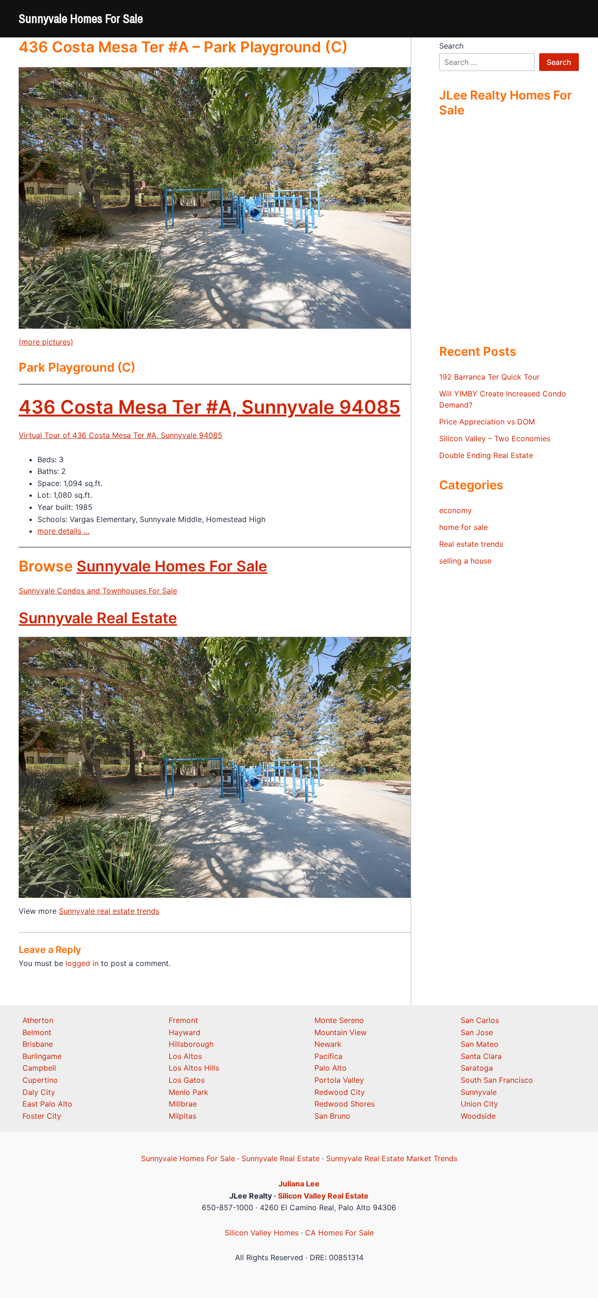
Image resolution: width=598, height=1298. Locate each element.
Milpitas (182, 1116)
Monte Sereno (339, 1020)
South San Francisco (497, 1080)
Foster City (41, 1116)
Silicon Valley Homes (262, 1232)
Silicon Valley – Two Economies (494, 438)
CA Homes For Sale (339, 1232)
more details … (63, 531)
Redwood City (339, 1092)
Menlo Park (188, 1092)
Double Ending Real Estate (486, 455)
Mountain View (340, 1032)
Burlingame (42, 1056)
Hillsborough (191, 1044)
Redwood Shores (344, 1103)
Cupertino (40, 1080)
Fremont (183, 1020)
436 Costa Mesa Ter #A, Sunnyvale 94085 (209, 406)
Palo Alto (330, 1067)
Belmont (36, 1032)
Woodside (478, 1116)
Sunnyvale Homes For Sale (81, 18)
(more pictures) (46, 341)
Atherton (37, 1020)
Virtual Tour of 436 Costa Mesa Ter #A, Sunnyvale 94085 (120, 435)
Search (451, 45)
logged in (82, 963)
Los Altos (185, 1056)
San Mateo (479, 1044)
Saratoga (477, 1067)
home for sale (463, 527)
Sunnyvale (479, 1092)
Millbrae (183, 1103)
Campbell (39, 1067)
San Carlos (480, 1020)
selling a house (465, 560)
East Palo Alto (47, 1103)
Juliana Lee (299, 1183)
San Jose (477, 1032)
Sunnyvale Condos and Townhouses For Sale (98, 590)
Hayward (184, 1032)
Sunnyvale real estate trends (109, 911)
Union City (479, 1103)
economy (455, 510)
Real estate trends (471, 544)
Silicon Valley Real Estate (323, 1195)
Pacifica (328, 1056)
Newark (328, 1044)
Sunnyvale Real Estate (98, 618)
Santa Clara (481, 1056)
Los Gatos (187, 1080)
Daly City (38, 1092)
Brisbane (37, 1044)
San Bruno (332, 1116)
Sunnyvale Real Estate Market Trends (391, 1158)
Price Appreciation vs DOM (487, 421)
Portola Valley (339, 1080)
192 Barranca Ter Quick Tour (489, 376)
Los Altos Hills (194, 1067)
